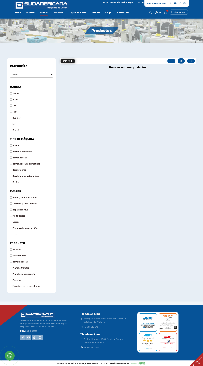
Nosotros (30, 12)
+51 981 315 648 (91, 327)
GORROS (15, 221)
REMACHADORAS (20, 261)
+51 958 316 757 (156, 4)
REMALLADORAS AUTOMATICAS (26, 163)
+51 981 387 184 (91, 347)
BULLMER (16, 117)
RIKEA (15, 99)
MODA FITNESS (18, 215)
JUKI (14, 105)
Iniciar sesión (178, 12)
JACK (14, 111)
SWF (14, 124)
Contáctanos (122, 12)
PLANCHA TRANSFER (20, 267)
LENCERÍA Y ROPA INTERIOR (24, 203)
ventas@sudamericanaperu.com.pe (124, 2)
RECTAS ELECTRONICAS (22, 151)
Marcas (44, 12)
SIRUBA (15, 93)
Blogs (108, 12)
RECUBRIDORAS (19, 169)
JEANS (15, 234)
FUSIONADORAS (19, 255)
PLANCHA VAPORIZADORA (23, 274)
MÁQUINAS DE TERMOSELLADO (26, 286)
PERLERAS (16, 280)
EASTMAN (67, 61)
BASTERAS (16, 182)
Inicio (18, 12)
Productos (58, 12)
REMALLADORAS (19, 157)
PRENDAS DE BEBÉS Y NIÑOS (25, 228)
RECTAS (15, 145)
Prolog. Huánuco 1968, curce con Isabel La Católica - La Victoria (105, 320)
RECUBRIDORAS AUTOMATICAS (25, 176)
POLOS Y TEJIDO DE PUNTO (24, 197)
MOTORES (16, 249)
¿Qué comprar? (79, 12)
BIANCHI (16, 130)
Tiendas (96, 12)
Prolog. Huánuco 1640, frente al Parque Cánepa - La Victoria (103, 340)
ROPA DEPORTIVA (20, 209)
